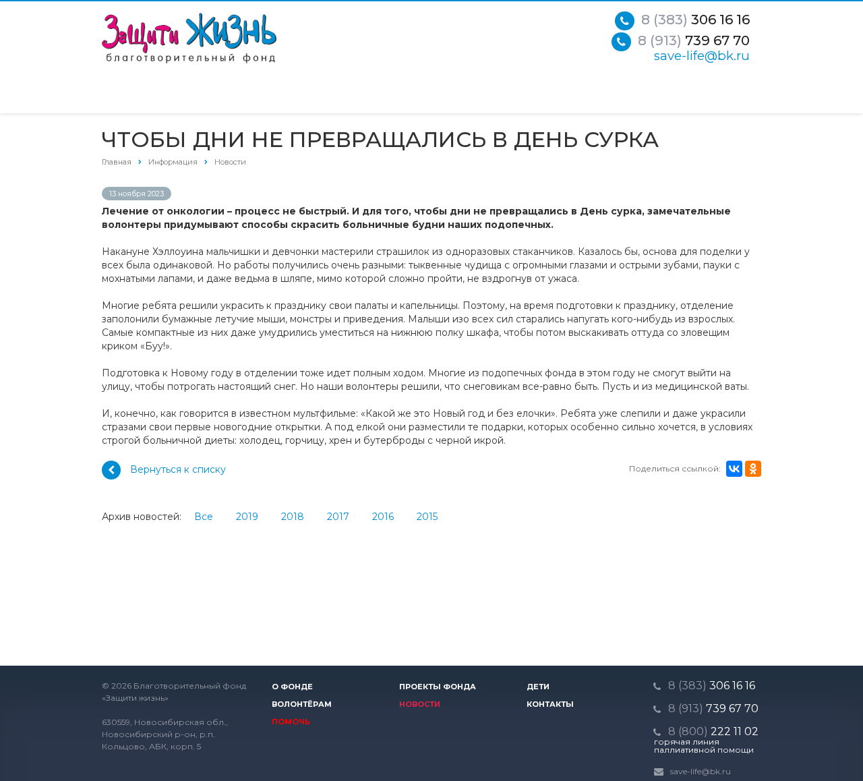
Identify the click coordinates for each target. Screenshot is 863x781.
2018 (292, 517)
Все (203, 517)
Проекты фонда (437, 686)
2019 (247, 517)
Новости (419, 704)
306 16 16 (695, 19)
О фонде (292, 686)
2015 (427, 517)
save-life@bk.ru (702, 55)
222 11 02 (713, 731)
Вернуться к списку (178, 469)
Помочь (291, 721)
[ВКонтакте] (734, 469)
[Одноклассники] (753, 469)
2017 (338, 517)
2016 (383, 517)
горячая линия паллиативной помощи (704, 746)
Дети (538, 686)
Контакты (550, 704)
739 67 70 (694, 40)
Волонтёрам (302, 704)
